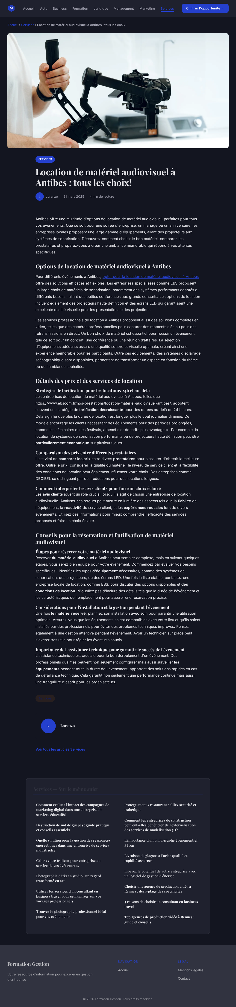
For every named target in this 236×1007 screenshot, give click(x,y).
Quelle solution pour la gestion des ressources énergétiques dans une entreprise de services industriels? (73, 845)
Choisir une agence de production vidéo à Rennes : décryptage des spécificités (157, 888)
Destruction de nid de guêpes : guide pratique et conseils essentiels (73, 827)
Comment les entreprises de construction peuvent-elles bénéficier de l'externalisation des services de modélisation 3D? (160, 825)
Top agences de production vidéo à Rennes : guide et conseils (159, 919)
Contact (184, 978)
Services (167, 8)
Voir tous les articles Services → (62, 749)
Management (124, 8)
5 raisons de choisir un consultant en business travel (161, 904)
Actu (43, 8)
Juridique (101, 8)
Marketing (147, 8)
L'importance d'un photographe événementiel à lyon (161, 842)
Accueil (29, 8)
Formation (80, 8)
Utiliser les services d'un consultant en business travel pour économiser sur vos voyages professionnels (68, 896)
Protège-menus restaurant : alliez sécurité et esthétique (160, 807)
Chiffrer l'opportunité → (205, 8)
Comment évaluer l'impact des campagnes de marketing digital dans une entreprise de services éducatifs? (72, 809)
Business (60, 8)
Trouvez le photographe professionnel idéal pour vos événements (71, 914)
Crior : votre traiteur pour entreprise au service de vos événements (68, 863)
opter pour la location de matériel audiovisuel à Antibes (151, 276)
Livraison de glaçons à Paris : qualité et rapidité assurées (155, 858)
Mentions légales (190, 970)
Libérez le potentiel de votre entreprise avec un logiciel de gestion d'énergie (160, 873)
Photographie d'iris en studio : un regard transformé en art (68, 878)
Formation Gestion (28, 963)
